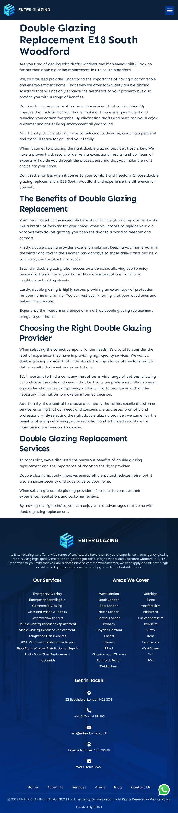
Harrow (108, 642)
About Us (55, 787)
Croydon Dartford (109, 630)
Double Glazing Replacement (73, 438)
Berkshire (150, 624)
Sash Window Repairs (47, 618)
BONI (97, 807)
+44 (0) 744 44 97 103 (89, 716)
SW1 (150, 660)
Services (79, 787)
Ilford (109, 648)
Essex (150, 600)
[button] (169, 10)
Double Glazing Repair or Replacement (47, 624)
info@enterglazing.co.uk (89, 733)
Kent (150, 636)
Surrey (150, 630)
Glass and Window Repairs (47, 612)
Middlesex (150, 612)
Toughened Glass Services (47, 636)
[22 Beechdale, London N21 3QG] (89, 693)
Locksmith (47, 660)
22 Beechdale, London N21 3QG (89, 699)
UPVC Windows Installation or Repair (47, 642)
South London (109, 600)
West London (109, 594)
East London (108, 606)
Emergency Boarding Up (47, 600)
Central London (109, 618)
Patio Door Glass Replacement (47, 654)
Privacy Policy (160, 799)
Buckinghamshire (150, 618)
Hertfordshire (150, 606)
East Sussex (150, 642)
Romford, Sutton (109, 660)
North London (109, 612)
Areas (100, 787)
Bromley (109, 624)
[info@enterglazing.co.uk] (89, 727)
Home (32, 787)
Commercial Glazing (47, 606)
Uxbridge (151, 594)
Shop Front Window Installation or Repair (47, 648)
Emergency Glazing (47, 594)
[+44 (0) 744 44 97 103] (89, 710)
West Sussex (151, 648)
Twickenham (109, 666)
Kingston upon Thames (109, 654)
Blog (118, 787)
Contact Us (141, 787)
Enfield (109, 636)
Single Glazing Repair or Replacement (47, 630)
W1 (150, 654)
